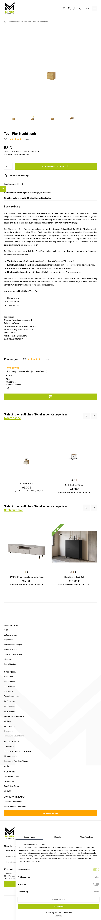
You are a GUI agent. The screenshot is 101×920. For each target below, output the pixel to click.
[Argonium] (58, 917)
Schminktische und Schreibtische (17, 751)
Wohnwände (9, 726)
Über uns (8, 659)
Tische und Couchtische (14, 736)
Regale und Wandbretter (14, 716)
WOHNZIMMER (10, 711)
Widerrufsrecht (10, 649)
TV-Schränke (9, 686)
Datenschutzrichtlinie (13, 654)
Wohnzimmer (9, 681)
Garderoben (9, 691)
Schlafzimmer (15, 22)
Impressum (8, 640)
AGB (6, 630)
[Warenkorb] (80, 8)
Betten (7, 766)
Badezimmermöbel (11, 696)
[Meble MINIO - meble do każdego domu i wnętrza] (5, 21)
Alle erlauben (59, 906)
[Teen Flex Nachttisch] (50, 68)
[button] (86, 416)
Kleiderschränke (10, 756)
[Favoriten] (64, 8)
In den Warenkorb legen (53, 166)
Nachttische (26, 22)
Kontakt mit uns (10, 664)
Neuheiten (8, 676)
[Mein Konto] (74, 8)
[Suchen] (69, 8)
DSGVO (7, 791)
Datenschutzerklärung (13, 801)
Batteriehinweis (10, 635)
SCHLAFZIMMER (11, 741)
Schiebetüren (9, 701)
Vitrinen (7, 721)
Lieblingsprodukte (11, 776)
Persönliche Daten (11, 786)
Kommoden (9, 731)
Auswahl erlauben (58, 900)
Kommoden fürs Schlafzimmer (16, 761)
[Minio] (9, 8)
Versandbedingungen (13, 644)
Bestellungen (9, 781)
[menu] (94, 8)
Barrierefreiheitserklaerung (15, 806)
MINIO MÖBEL (10, 672)
